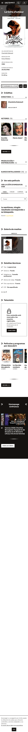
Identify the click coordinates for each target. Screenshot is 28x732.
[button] (21, 239)
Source (3, 215)
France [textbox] (5, 199)
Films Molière (6, 59)
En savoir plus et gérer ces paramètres (12, 725)
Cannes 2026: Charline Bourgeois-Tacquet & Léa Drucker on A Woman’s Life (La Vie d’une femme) (11, 431)
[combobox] (14, 199)
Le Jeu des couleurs (17, 366)
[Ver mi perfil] (24, 3)
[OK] (14, 729)
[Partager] (21, 86)
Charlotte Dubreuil (7, 53)
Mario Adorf (17, 138)
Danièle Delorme (4, 139)
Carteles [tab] (14, 233)
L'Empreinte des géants (6, 366)
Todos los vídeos (7, 445)
